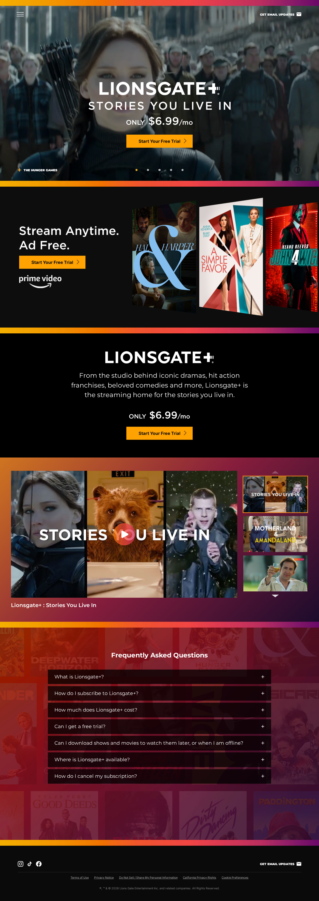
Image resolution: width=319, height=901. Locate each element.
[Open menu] (22, 14)
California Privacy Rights (199, 877)
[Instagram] (20, 864)
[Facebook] (39, 864)
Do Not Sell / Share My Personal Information (148, 877)
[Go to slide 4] (171, 170)
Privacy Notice (104, 877)
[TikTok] (29, 864)
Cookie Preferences (235, 877)
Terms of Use (80, 877)
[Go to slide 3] (159, 170)
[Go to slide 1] (136, 170)
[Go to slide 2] (148, 170)
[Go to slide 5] (182, 170)
